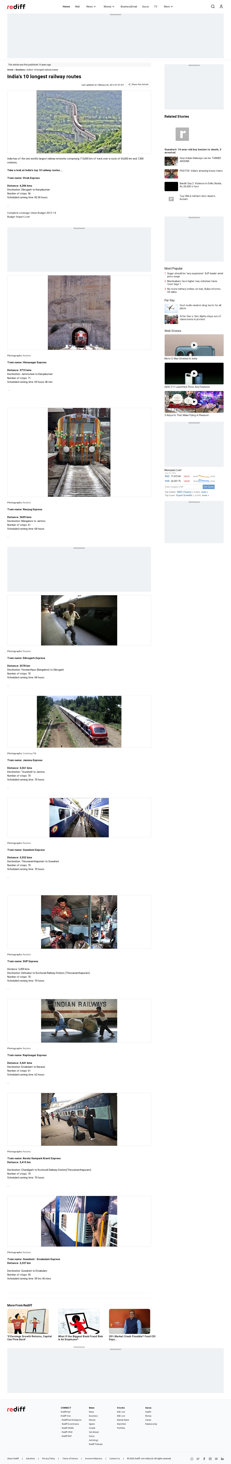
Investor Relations (93, 1458)
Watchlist (121, 1424)
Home (66, 6)
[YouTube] (216, 1459)
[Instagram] (210, 1459)
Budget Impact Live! (18, 216)
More (167, 6)
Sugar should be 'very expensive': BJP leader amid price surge (195, 275)
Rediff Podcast (96, 1444)
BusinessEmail (129, 6)
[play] (194, 345)
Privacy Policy (48, 1458)
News (89, 6)
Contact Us (114, 1458)
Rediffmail (65, 1412)
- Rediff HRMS (67, 1428)
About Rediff (13, 1458)
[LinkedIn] (222, 1459)
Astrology (93, 1440)
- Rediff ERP (66, 1436)
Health (148, 1412)
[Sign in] (221, 6)
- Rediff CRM (66, 1432)
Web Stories (173, 331)
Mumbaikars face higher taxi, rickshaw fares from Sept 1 (192, 283)
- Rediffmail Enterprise (71, 1420)
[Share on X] (198, 1459)
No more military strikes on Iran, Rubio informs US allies (194, 290)
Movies (92, 1420)
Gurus (145, 6)
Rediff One (66, 1416)
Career (148, 1420)
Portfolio (121, 1428)
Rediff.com (140, 1458)
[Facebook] (204, 1459)
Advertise (30, 1458)
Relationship (151, 1424)
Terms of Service (70, 1458)
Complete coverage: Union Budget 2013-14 (31, 212)
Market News (123, 1420)
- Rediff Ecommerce (70, 1424)
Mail (77, 6)
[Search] (212, 6)
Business (20, 69)
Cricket (92, 1428)
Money (107, 6)
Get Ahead (94, 1432)
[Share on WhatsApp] (192, 1459)
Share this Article (140, 84)
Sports (92, 1424)
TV (155, 6)
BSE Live (121, 1412)
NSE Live (121, 1416)
